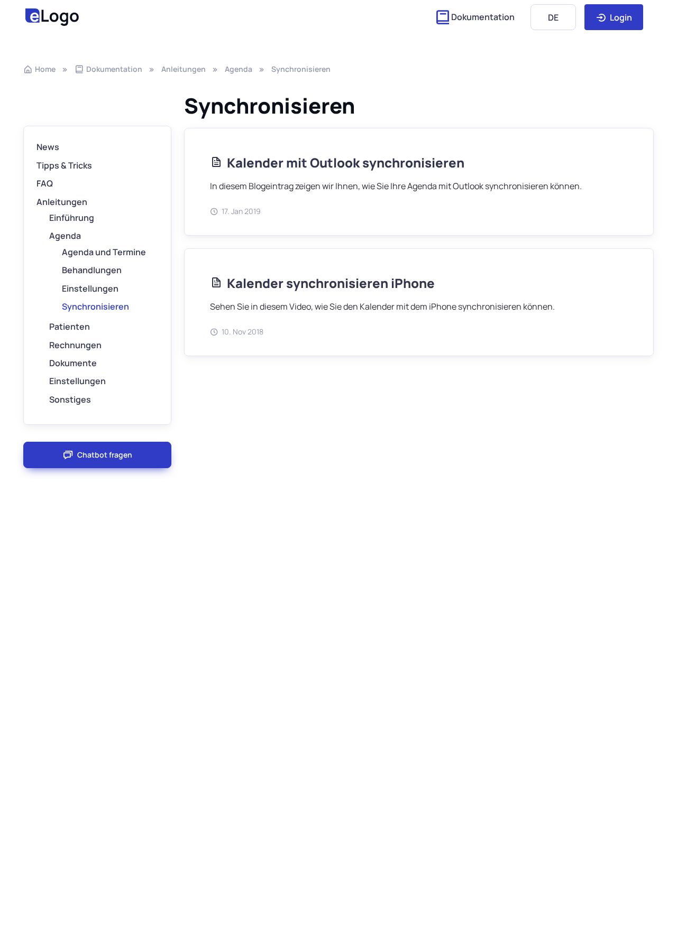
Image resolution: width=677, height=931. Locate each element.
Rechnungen (75, 345)
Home (45, 69)
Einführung (71, 218)
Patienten (69, 326)
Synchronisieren (301, 69)
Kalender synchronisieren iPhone (331, 283)
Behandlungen (92, 270)
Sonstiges (70, 399)
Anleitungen (183, 69)
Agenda (238, 69)
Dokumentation (483, 17)
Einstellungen (90, 288)
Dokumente (73, 363)
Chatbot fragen (104, 455)
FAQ (44, 183)
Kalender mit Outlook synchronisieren (345, 162)
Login (620, 17)
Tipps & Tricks (64, 165)
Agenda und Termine (104, 252)
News (47, 147)
